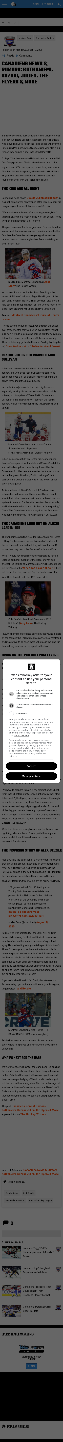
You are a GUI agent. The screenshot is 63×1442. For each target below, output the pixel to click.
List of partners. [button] (21, 735)
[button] (31, 713)
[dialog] (31, 721)
